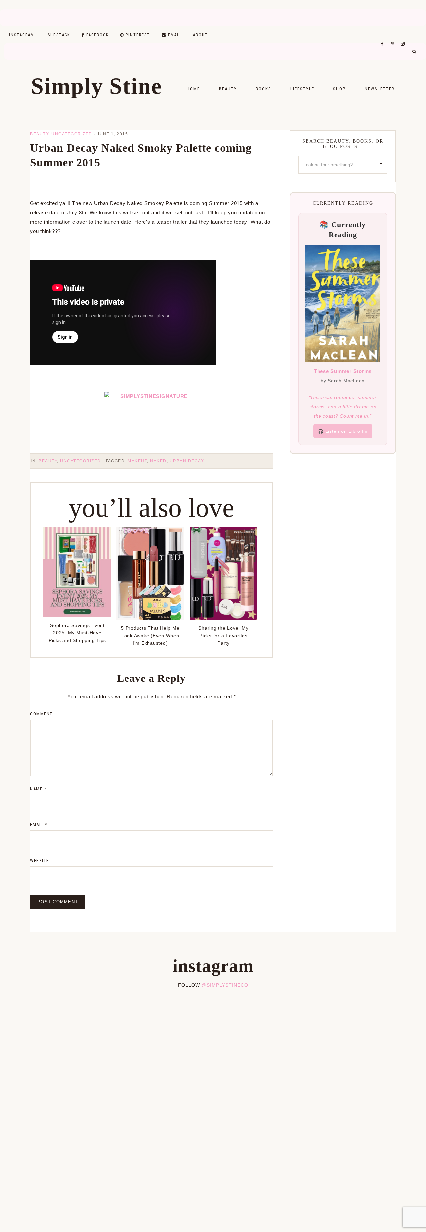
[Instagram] (404, 35)
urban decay (187, 461)
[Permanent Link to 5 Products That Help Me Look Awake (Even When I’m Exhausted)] (150, 618)
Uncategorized (71, 134)
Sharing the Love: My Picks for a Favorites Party (223, 635)
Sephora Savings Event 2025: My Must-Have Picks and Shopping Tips (77, 633)
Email (38, 824)
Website (39, 860)
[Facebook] (384, 35)
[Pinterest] (394, 35)
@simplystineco (225, 985)
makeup (137, 461)
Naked (158, 461)
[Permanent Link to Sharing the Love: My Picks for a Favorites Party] (224, 618)
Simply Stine (96, 86)
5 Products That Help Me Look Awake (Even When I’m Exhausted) (150, 635)
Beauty (39, 134)
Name (38, 788)
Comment (41, 713)
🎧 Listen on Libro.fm (343, 431)
